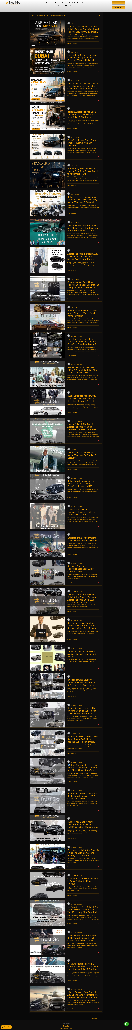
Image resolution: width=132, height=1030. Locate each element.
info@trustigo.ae (66, 1023)
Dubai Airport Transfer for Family (59, 15)
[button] (100, 15)
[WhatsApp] (126, 1024)
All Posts (32, 15)
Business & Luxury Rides (42, 15)
